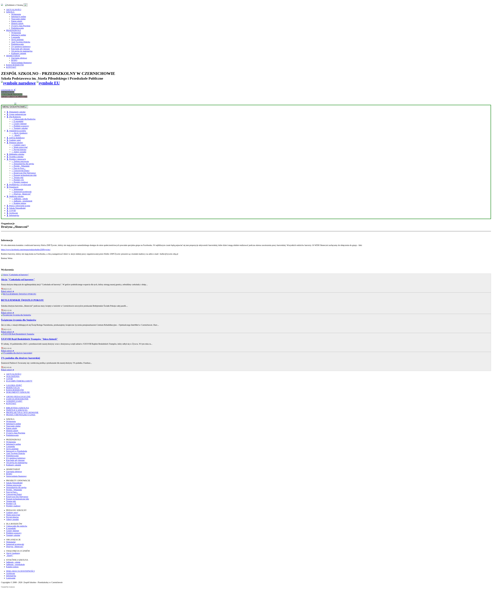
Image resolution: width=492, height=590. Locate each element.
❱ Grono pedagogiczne (16, 114)
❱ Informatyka (13, 215)
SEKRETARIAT (13, 56)
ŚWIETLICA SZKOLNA (17, 410)
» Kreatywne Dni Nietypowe (24, 173)
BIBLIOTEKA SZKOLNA (17, 408)
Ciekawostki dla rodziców (16, 526)
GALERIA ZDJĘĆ (9, 99)
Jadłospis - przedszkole (15, 564)
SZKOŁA (10, 12)
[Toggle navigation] (25, 5)
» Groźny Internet (19, 124)
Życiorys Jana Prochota (20, 26)
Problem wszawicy (14, 533)
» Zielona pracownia (20, 161)
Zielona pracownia (13, 485)
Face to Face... (12, 492)
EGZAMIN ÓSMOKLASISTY (14, 97)
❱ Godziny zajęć (14, 140)
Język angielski (17, 40)
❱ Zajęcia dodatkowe (16, 138)
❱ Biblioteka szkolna (15, 154)
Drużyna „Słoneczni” (14, 546)
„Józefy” (9, 555)
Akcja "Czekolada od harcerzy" (18, 279)
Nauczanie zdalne (18, 19)
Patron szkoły (16, 21)
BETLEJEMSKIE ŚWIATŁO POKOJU (22, 300)
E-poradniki (11, 528)
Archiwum (10, 573)
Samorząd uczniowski (15, 544)
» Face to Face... (18, 168)
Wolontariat (11, 542)
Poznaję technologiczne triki (17, 499)
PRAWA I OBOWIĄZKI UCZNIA (20, 415)
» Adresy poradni (19, 152)
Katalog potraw (12, 567)
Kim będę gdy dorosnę (20, 49)
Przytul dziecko (12, 517)
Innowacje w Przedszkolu (16, 451)
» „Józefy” (16, 135)
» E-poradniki (17, 121)
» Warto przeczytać (20, 147)
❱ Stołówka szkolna (15, 196)
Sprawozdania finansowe (21, 63)
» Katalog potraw (19, 203)
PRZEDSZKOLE (13, 30)
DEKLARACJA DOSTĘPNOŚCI (20, 571)
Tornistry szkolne (13, 535)
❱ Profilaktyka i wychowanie (19, 184)
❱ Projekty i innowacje (16, 159)
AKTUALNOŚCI (13, 10)
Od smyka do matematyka (21, 51)
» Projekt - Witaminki (20, 166)
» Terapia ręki (17, 177)
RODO (14, 60)
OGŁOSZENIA (7, 92)
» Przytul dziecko (19, 149)
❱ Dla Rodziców (14, 117)
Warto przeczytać (13, 515)
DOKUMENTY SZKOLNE (18, 392)
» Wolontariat (17, 189)
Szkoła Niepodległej (14, 483)
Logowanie (10, 578)
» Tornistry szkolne (20, 128)
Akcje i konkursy (13, 553)
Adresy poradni (12, 519)
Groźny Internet (12, 531)
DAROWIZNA (7, 103)
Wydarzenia (16, 14)
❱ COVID (11, 210)
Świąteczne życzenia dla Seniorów (18, 320)
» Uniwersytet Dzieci (20, 171)
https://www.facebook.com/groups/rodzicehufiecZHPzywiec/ (25, 249)
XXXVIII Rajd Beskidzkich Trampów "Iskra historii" (29, 339)
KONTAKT (11, 67)
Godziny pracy (12, 512)
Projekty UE (11, 503)
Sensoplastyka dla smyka (16, 487)
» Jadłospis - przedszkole (22, 201)
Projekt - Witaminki (14, 490)
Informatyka (11, 576)
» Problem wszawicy (20, 126)
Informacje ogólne (18, 16)
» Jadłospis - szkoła (20, 199)
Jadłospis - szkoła (13, 562)
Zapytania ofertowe (19, 58)
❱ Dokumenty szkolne (16, 112)
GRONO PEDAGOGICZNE (18, 397)
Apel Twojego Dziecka (20, 42)
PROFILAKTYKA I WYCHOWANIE (22, 412)
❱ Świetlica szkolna (15, 157)
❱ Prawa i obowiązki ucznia (18, 206)
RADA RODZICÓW (15, 65)
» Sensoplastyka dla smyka (23, 164)
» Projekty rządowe (20, 182)
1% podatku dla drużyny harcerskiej (20, 358)
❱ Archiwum (12, 213)
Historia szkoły (17, 23)
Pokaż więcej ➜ (7, 291)
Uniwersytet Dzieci (14, 494)
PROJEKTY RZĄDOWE (11, 94)
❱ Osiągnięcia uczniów (16, 131)
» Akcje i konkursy (20, 133)
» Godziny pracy (19, 145)
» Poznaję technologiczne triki (24, 175)
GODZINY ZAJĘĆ (14, 401)
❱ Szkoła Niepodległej (16, 208)
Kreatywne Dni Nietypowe (17, 497)
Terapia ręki (11, 501)
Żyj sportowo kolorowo (20, 46)
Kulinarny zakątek (18, 53)
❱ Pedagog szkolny (15, 143)
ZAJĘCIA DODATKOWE (17, 399)
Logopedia (15, 37)
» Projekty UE (18, 180)
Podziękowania (17, 28)
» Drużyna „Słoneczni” (21, 194)
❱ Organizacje (12, 187)
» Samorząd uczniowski (22, 192)
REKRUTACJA (8, 101)
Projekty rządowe (13, 506)
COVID (9, 379)
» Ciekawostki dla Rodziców (24, 119)
